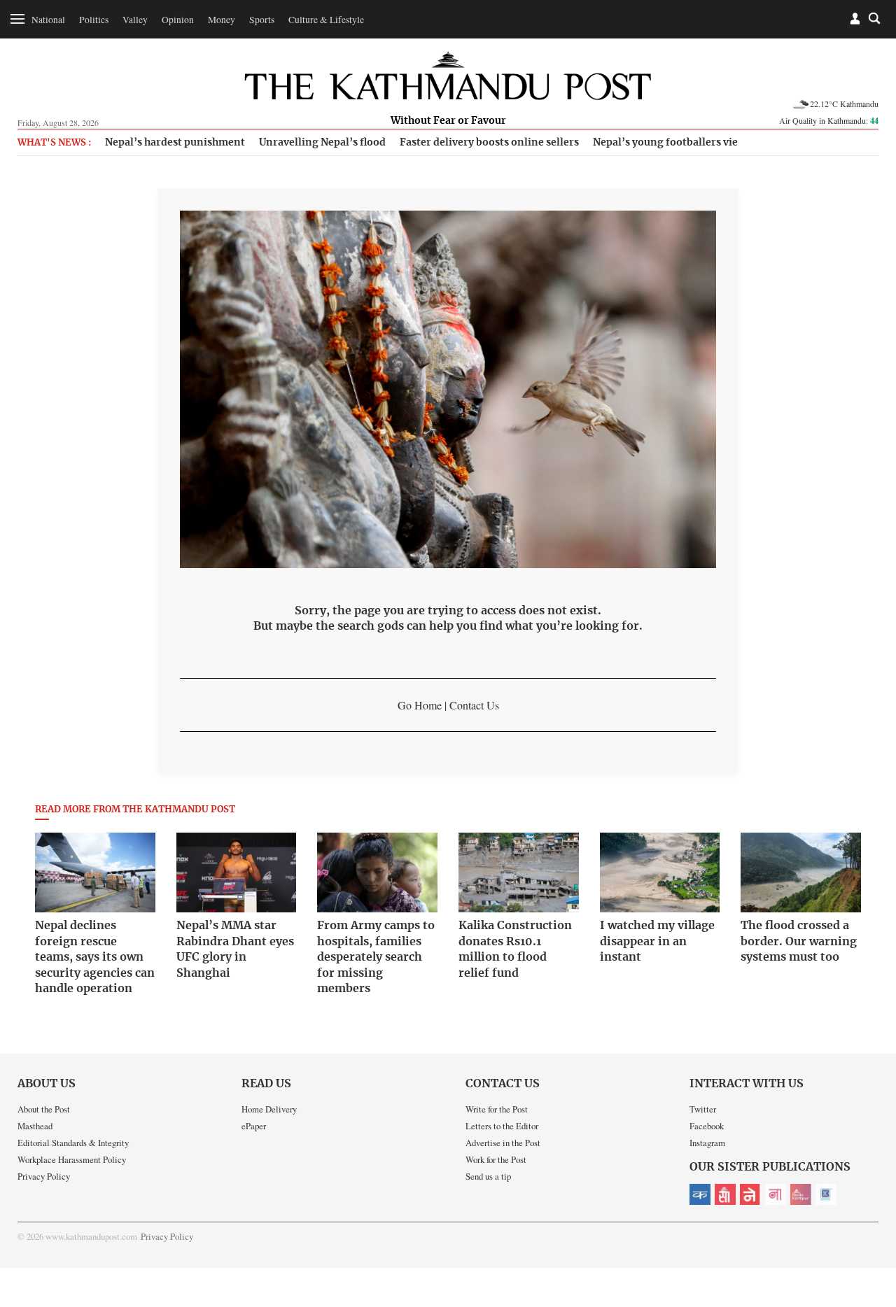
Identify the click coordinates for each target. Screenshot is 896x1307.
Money (221, 19)
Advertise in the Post (502, 1142)
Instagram (707, 1142)
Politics (93, 19)
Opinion (178, 19)
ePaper (253, 1125)
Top (868, 1199)
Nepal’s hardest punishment (175, 142)
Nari (775, 1194)
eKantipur (700, 1194)
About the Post (44, 1109)
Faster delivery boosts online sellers (489, 142)
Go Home (420, 705)
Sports (261, 19)
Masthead (35, 1125)
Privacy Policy (44, 1176)
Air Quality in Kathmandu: (828, 120)
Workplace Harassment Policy (72, 1159)
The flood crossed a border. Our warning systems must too (799, 941)
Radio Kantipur (800, 1194)
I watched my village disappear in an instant (657, 941)
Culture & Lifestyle (326, 19)
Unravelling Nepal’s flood (322, 142)
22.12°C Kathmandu (844, 103)
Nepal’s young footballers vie (665, 142)
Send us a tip (488, 1176)
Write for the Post (496, 1109)
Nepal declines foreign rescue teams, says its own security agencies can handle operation (95, 957)
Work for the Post (495, 1159)
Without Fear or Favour (448, 121)
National (48, 19)
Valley (135, 19)
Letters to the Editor (501, 1125)
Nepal (750, 1194)
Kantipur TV (826, 1194)
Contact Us (474, 705)
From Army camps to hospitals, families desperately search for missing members (376, 957)
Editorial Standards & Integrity (73, 1142)
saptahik (725, 1194)
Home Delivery (269, 1109)
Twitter (703, 1109)
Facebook (707, 1125)
